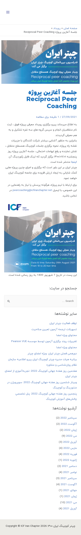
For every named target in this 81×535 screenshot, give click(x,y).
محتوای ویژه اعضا (66, 335)
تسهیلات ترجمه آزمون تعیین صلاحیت (54, 329)
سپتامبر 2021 (68, 478)
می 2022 (71, 436)
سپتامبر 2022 (68, 418)
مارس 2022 (70, 448)
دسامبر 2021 (69, 466)
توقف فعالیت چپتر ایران (63, 323)
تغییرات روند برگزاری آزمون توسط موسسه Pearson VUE (44, 341)
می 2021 (71, 502)
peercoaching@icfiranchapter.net (32, 190)
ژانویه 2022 (70, 460)
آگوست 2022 (69, 424)
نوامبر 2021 (70, 472)
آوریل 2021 (70, 508)
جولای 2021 (70, 490)
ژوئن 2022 (70, 430)
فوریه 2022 (70, 454)
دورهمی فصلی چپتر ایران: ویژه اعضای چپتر (52, 353)
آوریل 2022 (70, 442)
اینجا (74, 162)
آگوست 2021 (69, 484)
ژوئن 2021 (70, 496)
